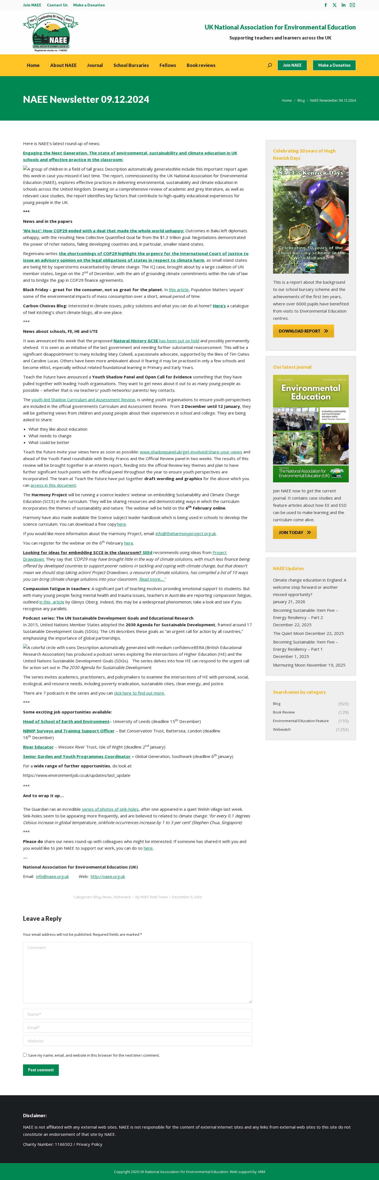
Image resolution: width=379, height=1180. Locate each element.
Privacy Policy (89, 1144)
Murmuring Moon (289, 665)
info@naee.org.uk (52, 876)
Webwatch (122, 896)
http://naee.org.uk (108, 876)
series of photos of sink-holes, (111, 809)
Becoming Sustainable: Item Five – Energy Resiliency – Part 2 (305, 613)
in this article (51, 602)
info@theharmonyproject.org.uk (186, 533)
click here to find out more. (139, 693)
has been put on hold (156, 340)
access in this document (53, 485)
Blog (97, 896)
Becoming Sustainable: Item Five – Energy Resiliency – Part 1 (305, 645)
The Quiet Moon (288, 633)
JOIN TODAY (291, 532)
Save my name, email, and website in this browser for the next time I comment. (94, 1055)
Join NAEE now (286, 490)
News (107, 896)
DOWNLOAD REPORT (299, 331)
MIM (261, 1171)
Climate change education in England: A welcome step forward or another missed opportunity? (309, 587)
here (121, 524)
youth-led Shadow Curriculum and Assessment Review (83, 399)
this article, (179, 289)
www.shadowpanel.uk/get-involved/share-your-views (191, 452)
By (151, 896)
